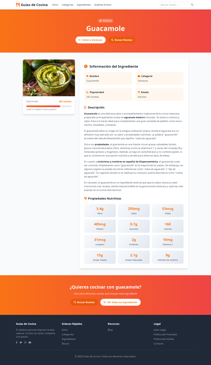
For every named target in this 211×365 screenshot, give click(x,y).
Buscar (65, 343)
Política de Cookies (164, 339)
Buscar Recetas (123, 40)
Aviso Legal (160, 329)
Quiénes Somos (102, 4)
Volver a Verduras (92, 40)
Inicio (55, 4)
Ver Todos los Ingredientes (122, 302)
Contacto (159, 343)
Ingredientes (84, 4)
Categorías (67, 4)
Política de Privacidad (165, 334)
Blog (110, 329)
